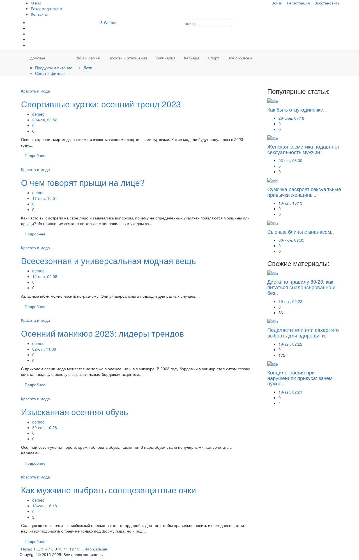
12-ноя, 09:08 (44, 276)
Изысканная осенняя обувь (74, 412)
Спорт (213, 58)
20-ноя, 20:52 (44, 119)
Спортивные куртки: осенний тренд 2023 (101, 104)
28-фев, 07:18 (291, 118)
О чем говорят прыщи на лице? (83, 182)
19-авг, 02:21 (290, 392)
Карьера (191, 58)
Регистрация (298, 3)
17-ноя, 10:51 (44, 198)
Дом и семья (88, 58)
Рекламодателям (46, 8)
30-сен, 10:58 (44, 427)
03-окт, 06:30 (290, 160)
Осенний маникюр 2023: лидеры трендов (102, 333)
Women (109, 22)
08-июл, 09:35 (291, 240)
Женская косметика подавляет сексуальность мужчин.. (303, 149)
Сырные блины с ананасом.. (300, 231)
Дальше (100, 549)
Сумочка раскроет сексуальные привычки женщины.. (304, 191)
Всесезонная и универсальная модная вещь (108, 260)
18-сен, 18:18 (44, 505)
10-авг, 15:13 (290, 203)
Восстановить (326, 3)
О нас (36, 3)
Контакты (39, 14)
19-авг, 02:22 (290, 301)
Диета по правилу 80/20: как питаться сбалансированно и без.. (301, 287)
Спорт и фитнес (50, 73)
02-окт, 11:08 (44, 349)
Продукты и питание (53, 67)
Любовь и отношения (127, 58)
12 (71, 549)
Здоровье (36, 58)
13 (77, 549)
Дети (88, 67)
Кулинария (166, 58)
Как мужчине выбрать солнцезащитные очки (108, 490)
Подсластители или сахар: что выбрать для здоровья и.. (303, 332)
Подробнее (35, 155)
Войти (276, 3)
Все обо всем (239, 58)
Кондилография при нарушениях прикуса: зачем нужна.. (299, 378)
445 (88, 549)
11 (66, 549)
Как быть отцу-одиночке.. (296, 109)
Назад (26, 549)
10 (60, 549)
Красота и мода (35, 91)
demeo (38, 114)
